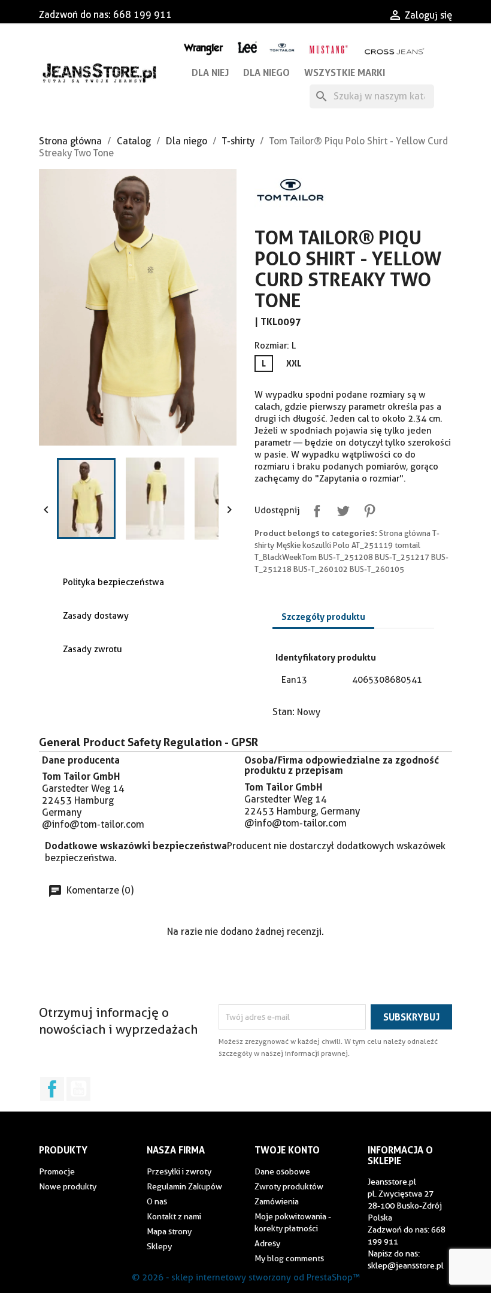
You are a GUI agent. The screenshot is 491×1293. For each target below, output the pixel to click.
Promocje (57, 1171)
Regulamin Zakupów (184, 1186)
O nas (157, 1201)
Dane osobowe (282, 1171)
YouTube (78, 1089)
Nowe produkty (67, 1186)
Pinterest (367, 508)
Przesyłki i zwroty (179, 1171)
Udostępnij (314, 508)
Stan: (283, 711)
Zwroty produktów (288, 1186)
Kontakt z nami (174, 1216)
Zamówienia (276, 1201)
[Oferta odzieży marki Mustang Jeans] (328, 48)
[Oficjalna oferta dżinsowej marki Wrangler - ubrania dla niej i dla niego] (203, 47)
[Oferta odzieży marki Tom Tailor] (282, 47)
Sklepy (159, 1246)
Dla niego (266, 72)
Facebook (52, 1089)
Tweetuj (340, 508)
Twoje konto (287, 1150)
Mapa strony (169, 1231)
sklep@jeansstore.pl (406, 1265)
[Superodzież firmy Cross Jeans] (395, 51)
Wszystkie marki (344, 72)
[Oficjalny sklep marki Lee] (247, 46)
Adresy (267, 1243)
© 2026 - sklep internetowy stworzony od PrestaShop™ (246, 1277)
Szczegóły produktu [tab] (323, 616)
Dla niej (210, 72)
